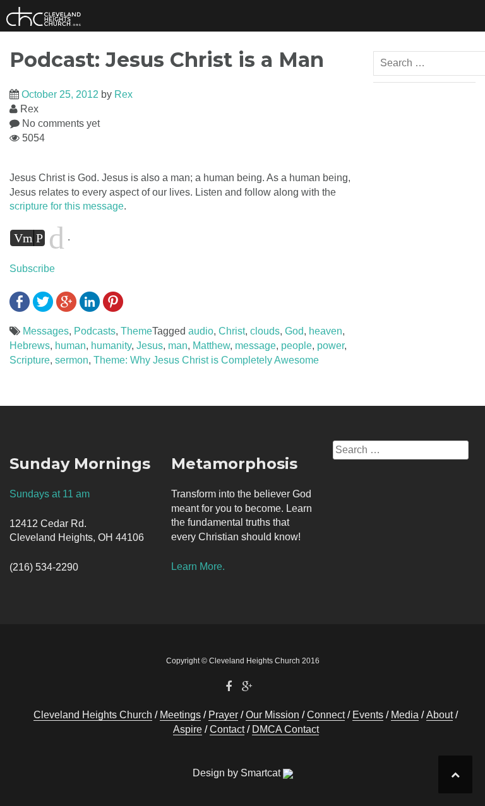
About (439, 714)
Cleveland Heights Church (92, 714)
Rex (123, 94)
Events (367, 714)
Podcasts (95, 331)
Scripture (29, 360)
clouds (265, 331)
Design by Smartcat (238, 772)
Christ (232, 331)
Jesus (149, 345)
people (296, 345)
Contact (227, 729)
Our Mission (272, 714)
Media (405, 714)
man (178, 345)
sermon (71, 360)
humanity (111, 345)
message (255, 345)
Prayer (223, 714)
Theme (136, 331)
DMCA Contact (285, 729)
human (70, 345)
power (330, 345)
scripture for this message (66, 206)
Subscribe (32, 268)
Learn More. (198, 566)
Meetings (180, 714)
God (294, 331)
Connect (326, 714)
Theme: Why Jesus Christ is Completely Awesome (206, 360)
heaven (325, 331)
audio (200, 331)
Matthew (211, 345)
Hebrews (29, 345)
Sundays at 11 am (49, 494)
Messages (46, 331)
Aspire (187, 729)
